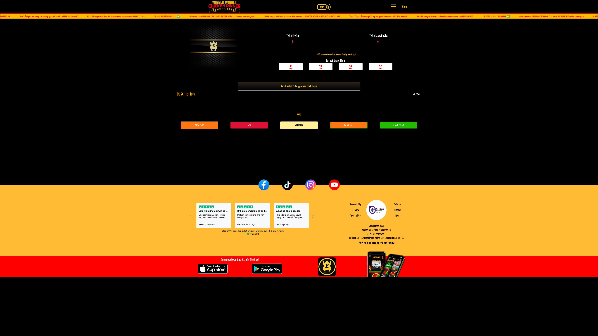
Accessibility (355, 204)
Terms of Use (355, 215)
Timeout (397, 210)
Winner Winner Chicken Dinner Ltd (376, 229)
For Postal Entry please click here (299, 86)
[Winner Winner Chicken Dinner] (224, 6)
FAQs (397, 215)
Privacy (355, 210)
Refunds (397, 204)
